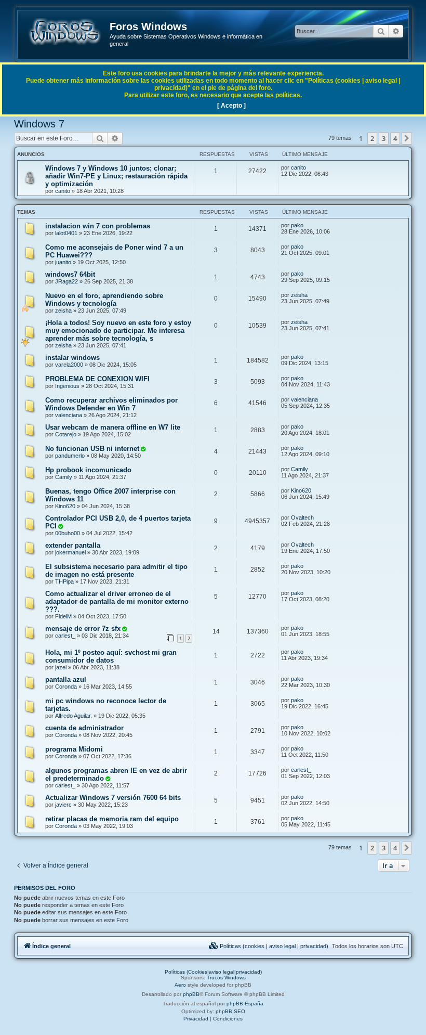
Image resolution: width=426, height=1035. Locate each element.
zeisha (63, 310)
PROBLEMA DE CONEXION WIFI (97, 379)
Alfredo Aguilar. (73, 716)
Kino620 (65, 506)
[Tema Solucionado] (143, 449)
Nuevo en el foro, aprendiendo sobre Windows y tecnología (104, 299)
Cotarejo (65, 434)
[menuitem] (268, 946)
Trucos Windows (226, 977)
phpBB (191, 994)
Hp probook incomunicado (88, 470)
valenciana (68, 415)
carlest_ (65, 635)
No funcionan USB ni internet (92, 448)
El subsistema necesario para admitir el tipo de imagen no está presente (116, 570)
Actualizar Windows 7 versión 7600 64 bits (113, 797)
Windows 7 (39, 124)
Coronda (66, 686)
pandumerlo (70, 455)
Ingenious (67, 386)
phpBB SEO (230, 1011)
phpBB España (245, 1003)
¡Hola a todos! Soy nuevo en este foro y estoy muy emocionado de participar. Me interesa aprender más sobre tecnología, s (118, 330)
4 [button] (395, 138)
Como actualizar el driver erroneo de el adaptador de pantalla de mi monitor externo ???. (117, 601)
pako (297, 225)
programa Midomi (74, 749)
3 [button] (383, 138)
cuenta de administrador (84, 728)
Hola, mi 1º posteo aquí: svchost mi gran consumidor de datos (111, 656)
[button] (407, 138)
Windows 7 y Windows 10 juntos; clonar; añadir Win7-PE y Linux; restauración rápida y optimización (116, 176)
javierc (63, 804)
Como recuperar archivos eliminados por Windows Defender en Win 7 (111, 404)
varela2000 (69, 364)
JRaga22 (66, 281)
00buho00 (67, 533)
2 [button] (372, 138)
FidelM (63, 616)
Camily (63, 477)
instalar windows (72, 357)
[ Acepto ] (231, 105)
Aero (180, 985)
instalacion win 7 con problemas (97, 226)
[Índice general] (64, 31)
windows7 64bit (70, 274)
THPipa (64, 581)
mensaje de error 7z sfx (83, 628)
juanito (63, 262)
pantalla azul (65, 679)
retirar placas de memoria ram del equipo (112, 819)
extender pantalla (72, 545)
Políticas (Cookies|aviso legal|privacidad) (213, 972)
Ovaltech (302, 517)
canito (62, 191)
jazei (60, 667)
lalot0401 (66, 233)
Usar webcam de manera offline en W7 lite (112, 427)
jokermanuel (70, 552)
